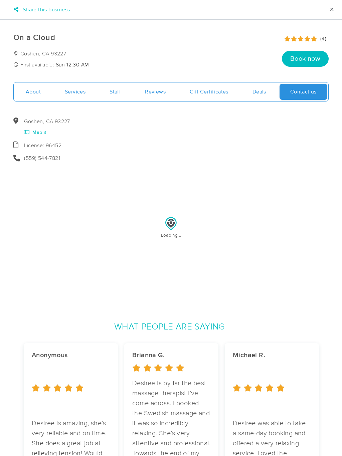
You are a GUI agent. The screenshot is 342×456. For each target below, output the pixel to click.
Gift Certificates (209, 91)
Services (75, 91)
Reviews (155, 91)
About (33, 91)
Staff (115, 91)
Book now (305, 58)
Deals (259, 91)
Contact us (303, 91)
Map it (38, 132)
